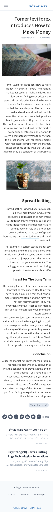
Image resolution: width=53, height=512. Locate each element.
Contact (12, 494)
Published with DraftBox (27, 507)
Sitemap (25, 494)
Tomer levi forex (30, 236)
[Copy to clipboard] (4, 416)
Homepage (39, 494)
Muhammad (44, 37)
